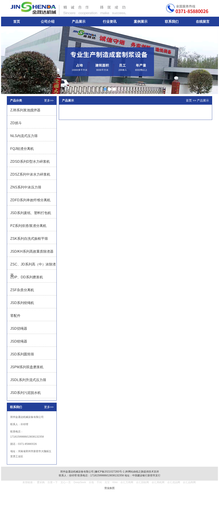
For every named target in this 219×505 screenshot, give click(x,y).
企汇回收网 (142, 482)
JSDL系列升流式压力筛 (28, 380)
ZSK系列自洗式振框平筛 (29, 238)
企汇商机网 (158, 482)
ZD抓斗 (16, 123)
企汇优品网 (173, 482)
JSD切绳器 (18, 328)
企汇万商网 (126, 482)
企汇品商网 (189, 482)
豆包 (91, 482)
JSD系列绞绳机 (22, 303)
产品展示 (79, 21)
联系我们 (172, 21)
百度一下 (52, 482)
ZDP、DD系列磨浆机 (26, 277)
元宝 (107, 482)
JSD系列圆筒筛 (22, 354)
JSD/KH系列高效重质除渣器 (31, 251)
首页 (16, 21)
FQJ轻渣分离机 (22, 148)
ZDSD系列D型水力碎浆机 (30, 161)
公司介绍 (48, 21)
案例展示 (141, 21)
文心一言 (66, 482)
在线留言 (203, 21)
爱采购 (41, 482)
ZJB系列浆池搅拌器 (25, 110)
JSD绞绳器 (18, 341)
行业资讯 (110, 21)
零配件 (15, 315)
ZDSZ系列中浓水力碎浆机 (30, 174)
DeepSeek (80, 482)
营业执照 (109, 488)
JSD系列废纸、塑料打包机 (30, 213)
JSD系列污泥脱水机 (25, 393)
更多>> (48, 100)
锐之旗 (140, 471)
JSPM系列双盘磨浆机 (26, 367)
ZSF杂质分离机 (22, 290)
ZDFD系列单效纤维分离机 (30, 200)
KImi (115, 482)
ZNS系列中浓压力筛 (25, 187)
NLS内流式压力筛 (24, 136)
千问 (99, 482)
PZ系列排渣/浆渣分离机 (28, 226)
